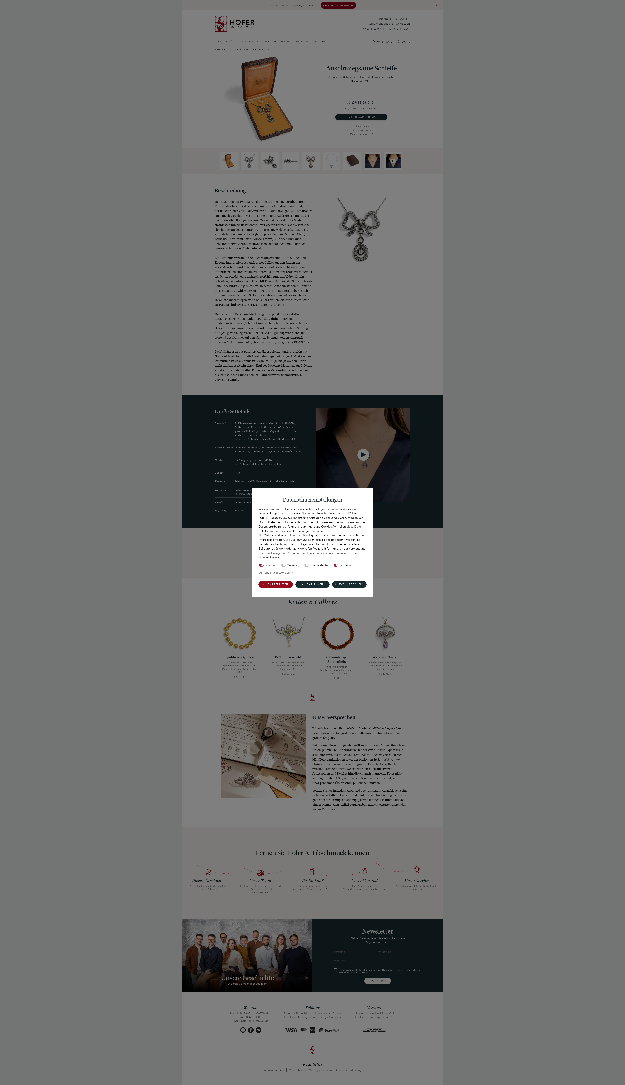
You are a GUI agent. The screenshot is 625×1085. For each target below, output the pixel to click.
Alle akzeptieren (275, 584)
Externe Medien (319, 565)
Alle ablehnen (312, 584)
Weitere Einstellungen (274, 573)
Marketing (293, 565)
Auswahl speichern (349, 584)
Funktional (345, 565)
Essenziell (270, 565)
